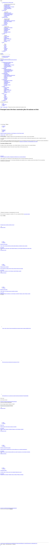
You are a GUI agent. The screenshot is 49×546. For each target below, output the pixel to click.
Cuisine (5, 94)
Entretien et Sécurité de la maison (5, 447)
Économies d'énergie (7, 63)
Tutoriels (3, 33)
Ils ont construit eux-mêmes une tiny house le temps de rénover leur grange (11, 268)
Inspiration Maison (5, 17)
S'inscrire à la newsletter (6, 56)
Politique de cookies (24, 543)
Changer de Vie (4, 79)
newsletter (11, 543)
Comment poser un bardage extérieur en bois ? (7, 224)
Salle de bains (4, 104)
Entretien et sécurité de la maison (9, 6)
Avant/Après (4, 10)
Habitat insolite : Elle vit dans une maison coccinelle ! (8, 426)
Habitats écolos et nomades (8, 27)
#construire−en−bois (10, 133)
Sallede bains (5, 46)
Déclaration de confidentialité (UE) (32, 543)
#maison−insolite (3, 429)
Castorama (4, 100)
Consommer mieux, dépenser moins (7, 2)
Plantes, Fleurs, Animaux (8, 21)
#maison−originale (20, 429)
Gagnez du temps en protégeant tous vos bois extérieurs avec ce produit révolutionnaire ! (13, 449)
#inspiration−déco (3, 248)
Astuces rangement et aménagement (9, 20)
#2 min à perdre (21, 133)
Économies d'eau (6, 5)
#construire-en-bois (3, 250)
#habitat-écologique (3, 272)
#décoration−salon (9, 248)
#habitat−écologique (3, 133)
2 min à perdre (5, 107)
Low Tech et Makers (7, 84)
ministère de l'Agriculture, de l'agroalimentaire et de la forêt (28, 141)
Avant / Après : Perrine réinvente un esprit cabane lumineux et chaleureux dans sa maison (13, 245)
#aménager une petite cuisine (27, 248)
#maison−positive (27, 293)
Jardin (5, 47)
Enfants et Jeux (6, 89)
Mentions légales (15, 543)
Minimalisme (6, 30)
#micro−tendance (14, 474)
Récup (5, 39)
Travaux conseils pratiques (8, 14)
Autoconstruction (6, 15)
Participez (8, 543)
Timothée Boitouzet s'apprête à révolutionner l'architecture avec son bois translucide (13, 156)
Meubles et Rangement (7, 38)
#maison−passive (22, 293)
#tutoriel (13, 248)
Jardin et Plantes (6, 36)
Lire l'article (2, 247)
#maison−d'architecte (16, 293)
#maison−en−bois (16, 133)
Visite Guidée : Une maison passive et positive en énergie (9, 291)
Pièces (3, 42)
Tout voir (5, 9)
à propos (1, 543)
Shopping (5, 22)
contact (19, 543)
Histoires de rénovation (7, 12)
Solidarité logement (7, 29)
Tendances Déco (6, 19)
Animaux (5, 37)
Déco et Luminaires (7, 40)
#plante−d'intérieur (9, 474)
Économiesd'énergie (6, 49)
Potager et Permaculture (7, 8)
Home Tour (6, 23)
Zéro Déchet (6, 28)
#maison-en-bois (2, 227)
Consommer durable (7, 7)
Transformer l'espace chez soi (8, 13)
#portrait (21, 248)
